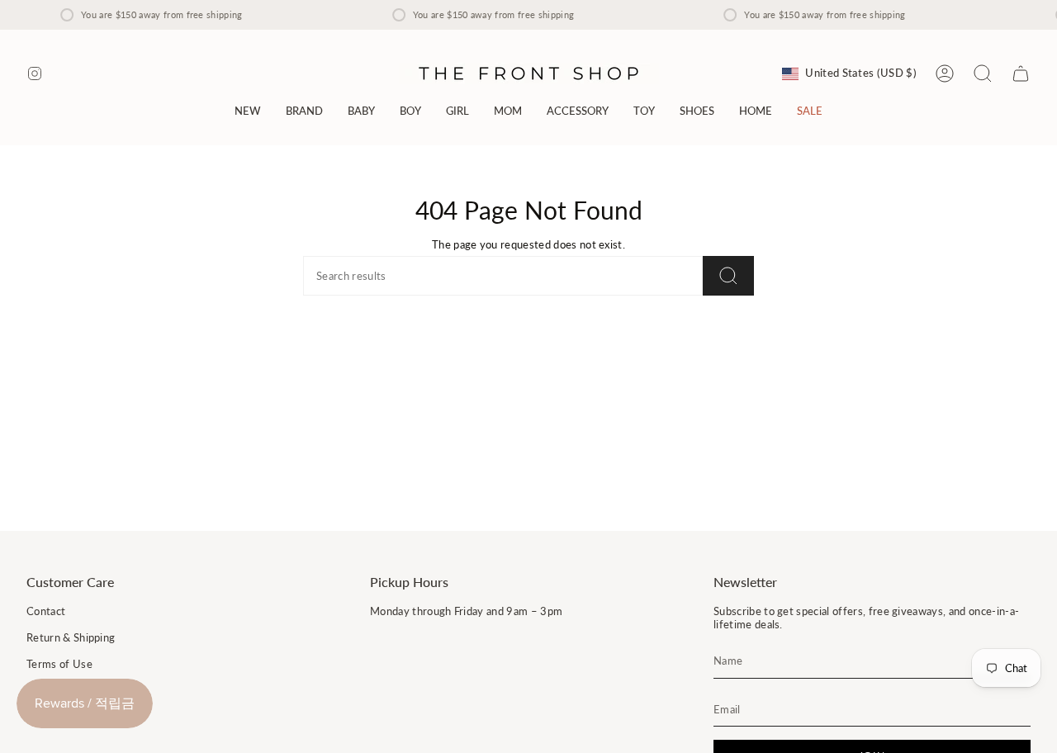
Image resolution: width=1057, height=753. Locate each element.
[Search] (728, 276)
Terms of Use (59, 663)
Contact (45, 611)
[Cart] (1021, 73)
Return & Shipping (70, 637)
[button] (304, 111)
